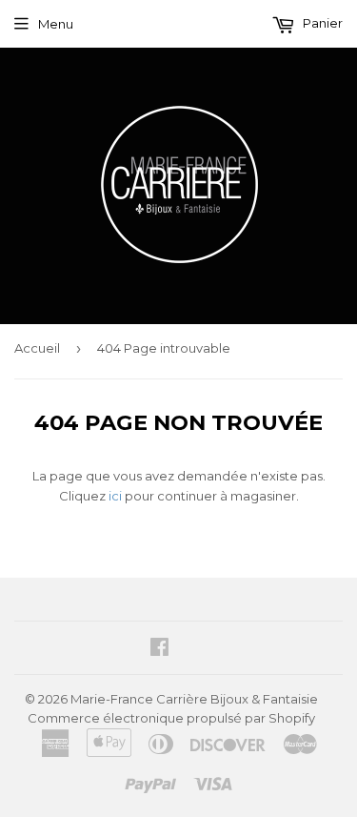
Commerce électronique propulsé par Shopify (171, 717)
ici (115, 495)
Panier (321, 23)
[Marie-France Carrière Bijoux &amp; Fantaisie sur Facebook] (159, 649)
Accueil (37, 348)
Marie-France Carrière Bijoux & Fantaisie (194, 698)
